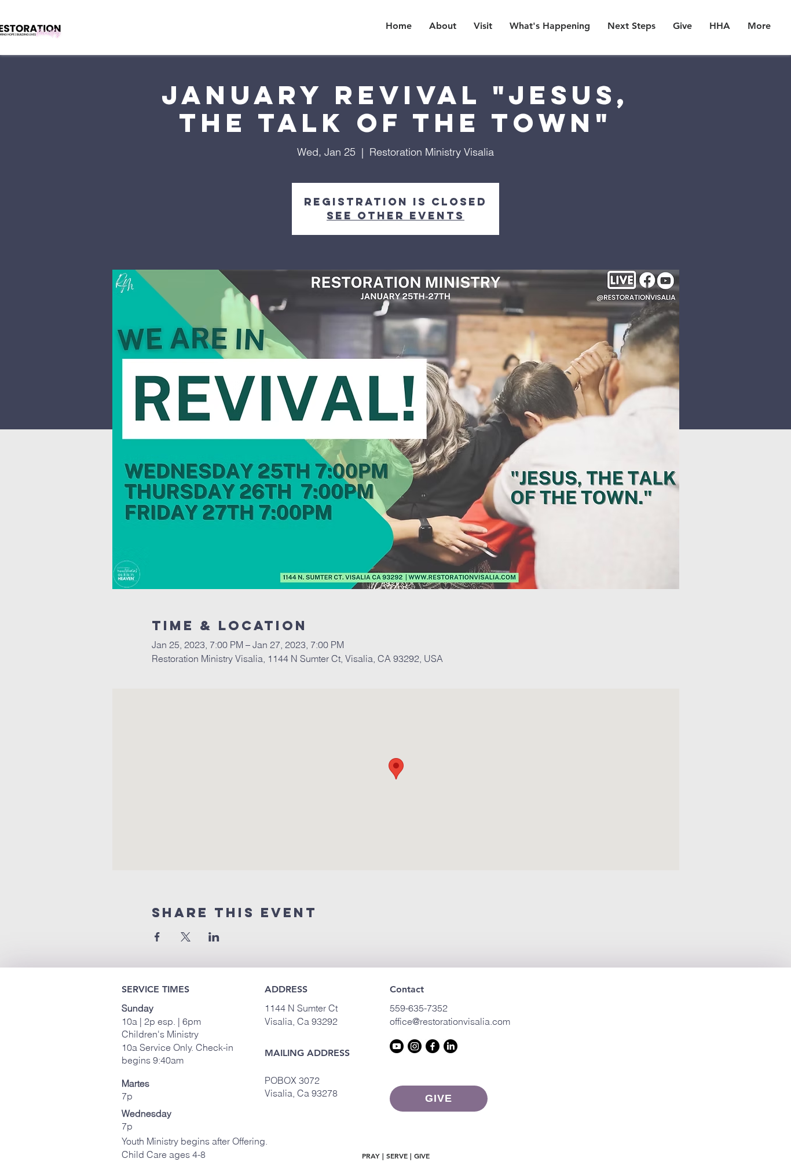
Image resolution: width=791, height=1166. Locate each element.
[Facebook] (433, 1046)
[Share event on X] (185, 936)
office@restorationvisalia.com (450, 1021)
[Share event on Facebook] (157, 936)
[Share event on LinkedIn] (213, 936)
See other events (395, 215)
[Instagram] (415, 1046)
